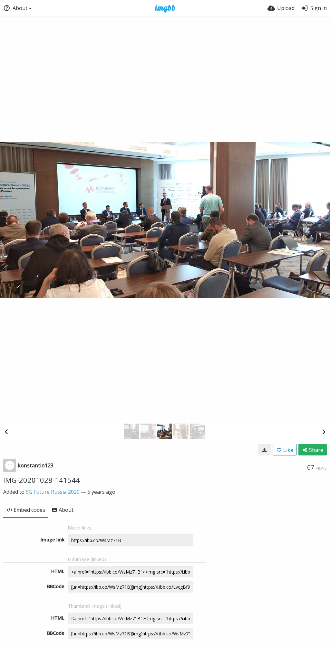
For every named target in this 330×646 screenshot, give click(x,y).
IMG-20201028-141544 (41, 480)
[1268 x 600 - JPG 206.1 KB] (264, 449)
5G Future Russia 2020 (53, 491)
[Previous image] (6, 431)
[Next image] (323, 431)
